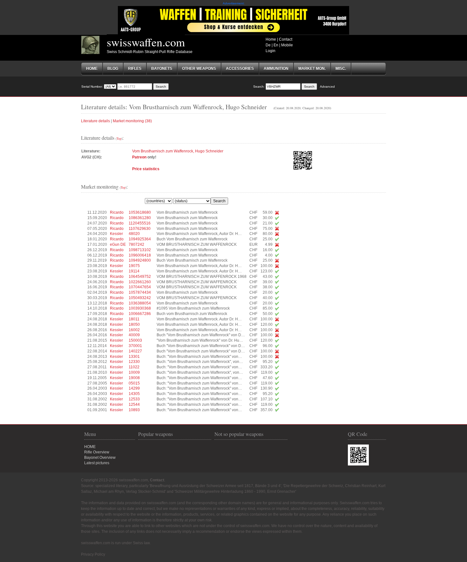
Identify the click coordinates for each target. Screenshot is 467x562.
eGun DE (118, 244)
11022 (134, 367)
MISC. (340, 68)
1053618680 (140, 212)
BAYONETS (161, 68)
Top (119, 138)
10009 (134, 372)
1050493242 (140, 298)
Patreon (139, 157)
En (276, 45)
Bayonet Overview (100, 457)
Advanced (327, 86)
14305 (134, 393)
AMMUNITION (276, 68)
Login (270, 51)
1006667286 (140, 313)
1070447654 (140, 287)
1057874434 (140, 292)
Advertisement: (234, 3)
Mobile (287, 45)
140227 (135, 351)
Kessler (116, 233)
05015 (134, 383)
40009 (134, 335)
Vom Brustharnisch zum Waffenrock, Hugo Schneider (177, 151)
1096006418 (140, 255)
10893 (134, 410)
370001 (135, 346)
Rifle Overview (96, 452)
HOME (90, 447)
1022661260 (140, 282)
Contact (285, 39)
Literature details (95, 121)
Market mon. (312, 68)
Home (271, 39)
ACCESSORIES (240, 68)
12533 (134, 399)
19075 (134, 266)
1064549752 (140, 276)
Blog (112, 68)
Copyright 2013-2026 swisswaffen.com (114, 480)
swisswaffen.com (146, 42)
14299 (134, 388)
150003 (135, 340)
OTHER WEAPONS (199, 68)
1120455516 (140, 223)
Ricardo (117, 212)
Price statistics (145, 169)
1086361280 (140, 218)
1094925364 (140, 239)
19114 (134, 271)
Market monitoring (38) (132, 121)
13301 (134, 356)
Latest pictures (96, 463)
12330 (134, 361)
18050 (134, 324)
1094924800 (140, 260)
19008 (134, 378)
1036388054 (140, 303)
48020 (134, 233)
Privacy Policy (93, 554)
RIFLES (134, 68)
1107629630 (140, 228)
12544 (134, 404)
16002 (134, 330)
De (268, 45)
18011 (134, 319)
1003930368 (140, 308)
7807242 (136, 244)
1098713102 (140, 250)
